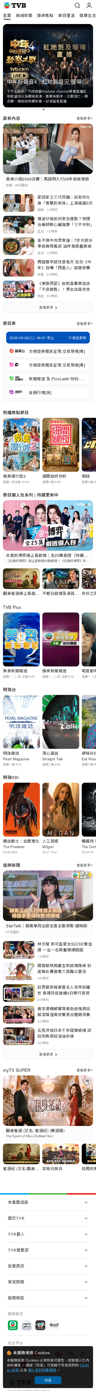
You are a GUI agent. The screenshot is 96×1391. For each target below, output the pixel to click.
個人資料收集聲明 (42, 1369)
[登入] (89, 5)
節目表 (9, 323)
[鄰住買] (54, 1325)
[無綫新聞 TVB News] (13, 1325)
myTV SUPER (16, 1070)
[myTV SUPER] (27, 1325)
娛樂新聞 (11, 865)
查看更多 (84, 118)
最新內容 (11, 118)
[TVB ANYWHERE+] (40, 1325)
